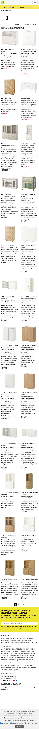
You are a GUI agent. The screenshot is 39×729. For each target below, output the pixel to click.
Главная (4, 10)
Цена (17, 24)
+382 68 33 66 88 (6, 680)
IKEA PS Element (26, 98)
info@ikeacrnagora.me (8, 678)
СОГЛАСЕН (20, 726)
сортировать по (30, 24)
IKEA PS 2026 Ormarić (7, 245)
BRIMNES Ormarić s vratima (29, 49)
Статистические (17, 723)
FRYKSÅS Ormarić (6, 98)
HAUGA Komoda (6, 194)
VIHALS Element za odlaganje (29, 296)
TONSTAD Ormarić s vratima (9, 345)
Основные (4, 723)
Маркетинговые (32, 723)
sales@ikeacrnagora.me (8, 676)
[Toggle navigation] (35, 2)
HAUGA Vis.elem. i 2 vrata (28, 143)
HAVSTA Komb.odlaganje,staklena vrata (8, 145)
